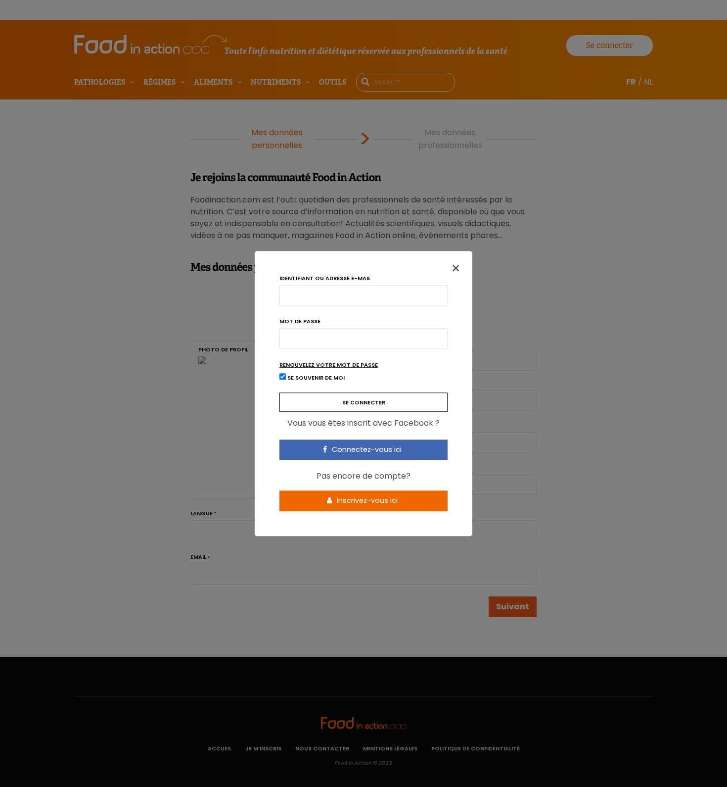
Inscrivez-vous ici (366, 500)
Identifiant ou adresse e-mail (324, 278)
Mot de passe (299, 321)
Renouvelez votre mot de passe (328, 365)
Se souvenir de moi (315, 378)
